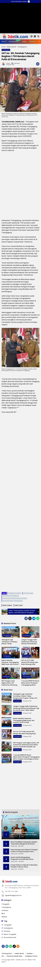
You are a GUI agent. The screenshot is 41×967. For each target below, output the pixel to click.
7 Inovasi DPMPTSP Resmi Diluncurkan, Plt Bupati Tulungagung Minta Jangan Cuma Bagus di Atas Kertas (30, 683)
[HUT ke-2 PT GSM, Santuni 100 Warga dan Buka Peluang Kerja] (30, 652)
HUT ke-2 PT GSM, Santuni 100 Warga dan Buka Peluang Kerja (29, 662)
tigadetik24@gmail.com (13, 895)
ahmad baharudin (10, 937)
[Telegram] (34, 618)
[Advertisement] (20, 502)
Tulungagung (6, 50)
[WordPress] (6, 946)
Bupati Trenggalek (10, 934)
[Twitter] (30, 618)
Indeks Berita (19, 953)
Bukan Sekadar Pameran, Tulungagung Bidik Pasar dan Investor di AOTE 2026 (10, 662)
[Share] (37, 64)
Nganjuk (4, 917)
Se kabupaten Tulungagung (13, 601)
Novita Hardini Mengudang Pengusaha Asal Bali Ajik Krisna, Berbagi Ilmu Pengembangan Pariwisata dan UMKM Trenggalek (23, 858)
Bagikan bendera (15, 593)
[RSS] (18, 946)
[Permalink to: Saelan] (4, 64)
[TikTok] (14, 946)
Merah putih (29, 593)
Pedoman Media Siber (14, 956)
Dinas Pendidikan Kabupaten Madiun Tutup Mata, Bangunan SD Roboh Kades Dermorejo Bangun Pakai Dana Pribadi (24, 843)
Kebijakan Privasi (31, 956)
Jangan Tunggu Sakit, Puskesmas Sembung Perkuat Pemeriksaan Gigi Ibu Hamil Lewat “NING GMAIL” (29, 642)
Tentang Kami (7, 953)
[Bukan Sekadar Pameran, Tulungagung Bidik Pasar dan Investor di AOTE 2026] (11, 652)
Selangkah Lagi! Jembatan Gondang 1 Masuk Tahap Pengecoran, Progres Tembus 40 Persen (9, 642)
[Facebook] (26, 618)
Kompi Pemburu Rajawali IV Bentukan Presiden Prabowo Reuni (24, 866)
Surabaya (5, 910)
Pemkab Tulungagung (11, 596)
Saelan (8, 63)
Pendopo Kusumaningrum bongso (15, 598)
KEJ (3, 956)
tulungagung (8, 928)
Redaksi (29, 953)
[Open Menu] (35, 36)
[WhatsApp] (37, 618)
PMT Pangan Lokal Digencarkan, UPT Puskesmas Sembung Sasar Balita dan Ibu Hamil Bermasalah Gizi (10, 683)
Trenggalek (5, 904)
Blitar (3, 913)
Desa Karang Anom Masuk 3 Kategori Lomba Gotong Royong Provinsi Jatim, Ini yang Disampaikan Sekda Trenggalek (24, 851)
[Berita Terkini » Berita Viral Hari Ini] (15, 36)
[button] (31, 36)
